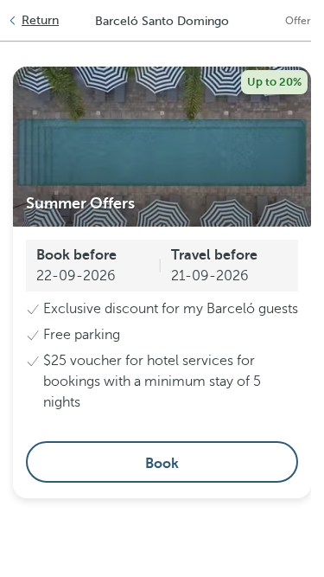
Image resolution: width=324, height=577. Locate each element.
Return (40, 20)
